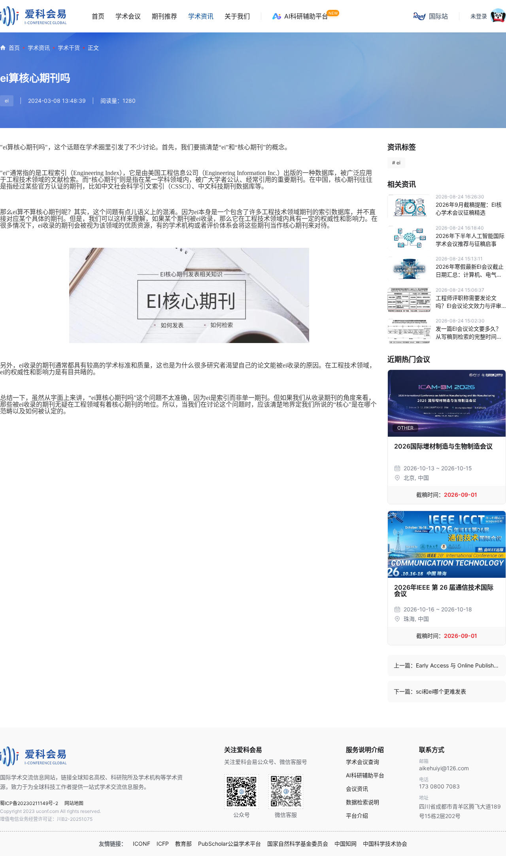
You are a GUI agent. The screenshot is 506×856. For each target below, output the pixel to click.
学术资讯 (200, 16)
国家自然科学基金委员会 (297, 844)
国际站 (438, 16)
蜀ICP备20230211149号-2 (29, 803)
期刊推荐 (164, 16)
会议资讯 (357, 789)
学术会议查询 (362, 762)
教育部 (183, 844)
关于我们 (237, 16)
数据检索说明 (362, 802)
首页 (98, 16)
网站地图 (73, 803)
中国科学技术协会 (385, 844)
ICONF (141, 844)
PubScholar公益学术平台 (229, 844)
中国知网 (345, 844)
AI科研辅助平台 (306, 16)
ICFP (163, 844)
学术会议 (128, 16)
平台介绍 (357, 815)
